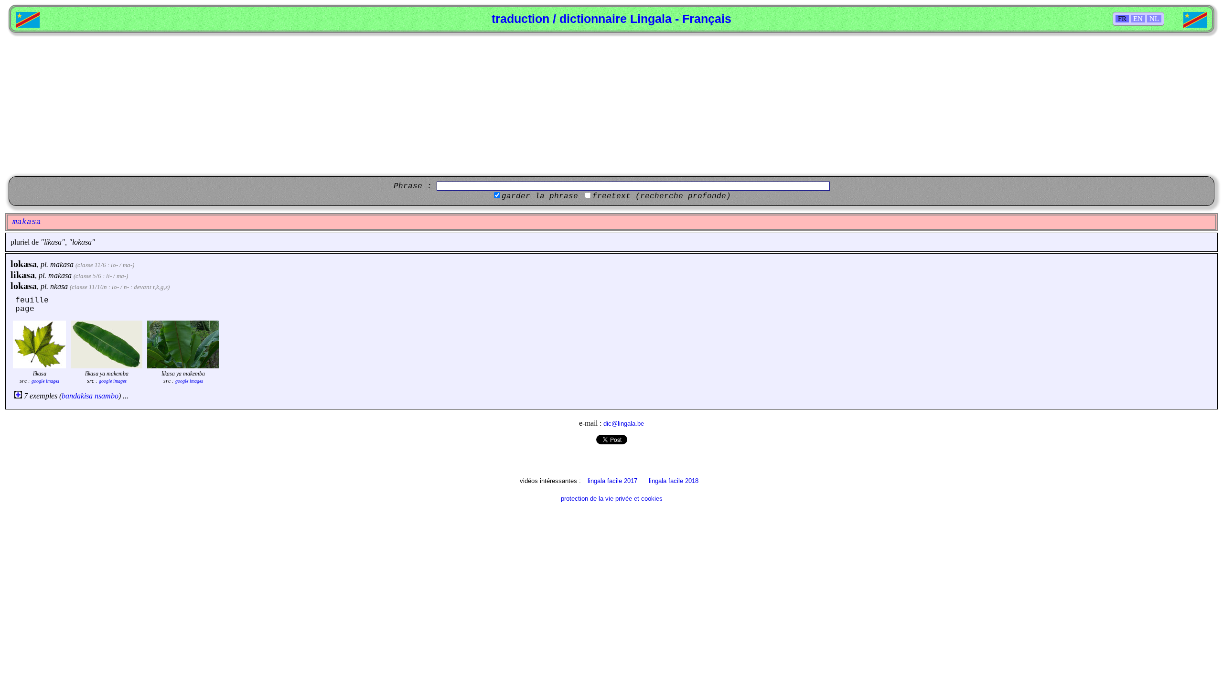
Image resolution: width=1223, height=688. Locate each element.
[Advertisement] (611, 105)
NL (1154, 18)
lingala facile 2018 (673, 480)
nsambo (106, 396)
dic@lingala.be (623, 423)
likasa (23, 274)
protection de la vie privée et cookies (612, 498)
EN (1138, 18)
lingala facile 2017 (612, 480)
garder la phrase (540, 196)
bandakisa (77, 396)
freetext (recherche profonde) (661, 196)
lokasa (24, 263)
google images (45, 381)
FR (1122, 18)
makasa (62, 264)
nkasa (59, 286)
